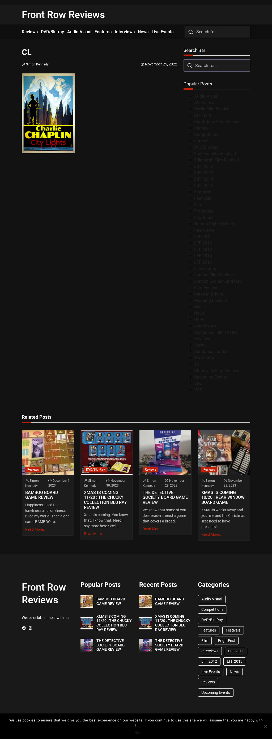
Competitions (206, 134)
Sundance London (211, 351)
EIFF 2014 (203, 179)
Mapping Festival (210, 300)
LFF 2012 (203, 243)
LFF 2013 (203, 249)
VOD (198, 389)
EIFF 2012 (203, 166)
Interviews (204, 230)
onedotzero (205, 326)
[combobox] (217, 32)
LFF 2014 (203, 255)
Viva (198, 383)
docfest (201, 140)
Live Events (205, 268)
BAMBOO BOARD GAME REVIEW (41, 495)
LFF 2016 (203, 262)
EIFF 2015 (203, 185)
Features (202, 191)
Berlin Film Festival (212, 108)
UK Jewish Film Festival (216, 370)
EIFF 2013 (203, 172)
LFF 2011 (203, 236)
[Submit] (190, 32)
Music (200, 306)
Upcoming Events (210, 377)
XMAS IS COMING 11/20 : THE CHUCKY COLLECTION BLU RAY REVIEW (105, 500)
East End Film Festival (215, 153)
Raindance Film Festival (217, 332)
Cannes (201, 128)
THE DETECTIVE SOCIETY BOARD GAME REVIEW (165, 497)
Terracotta (204, 357)
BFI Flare (202, 115)
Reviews (202, 338)
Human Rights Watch (214, 223)
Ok (137, 732)
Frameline (204, 211)
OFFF (199, 319)
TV (196, 364)
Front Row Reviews (63, 14)
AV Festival (204, 102)
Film (198, 204)
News (199, 313)
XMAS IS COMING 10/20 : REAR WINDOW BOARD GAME (223, 497)
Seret (199, 345)
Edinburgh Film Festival (216, 160)
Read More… (35, 529)
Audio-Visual (206, 96)
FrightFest (204, 217)
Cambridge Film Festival (217, 121)
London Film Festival (214, 274)
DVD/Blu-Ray (206, 147)
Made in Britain (208, 294)
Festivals (202, 198)
